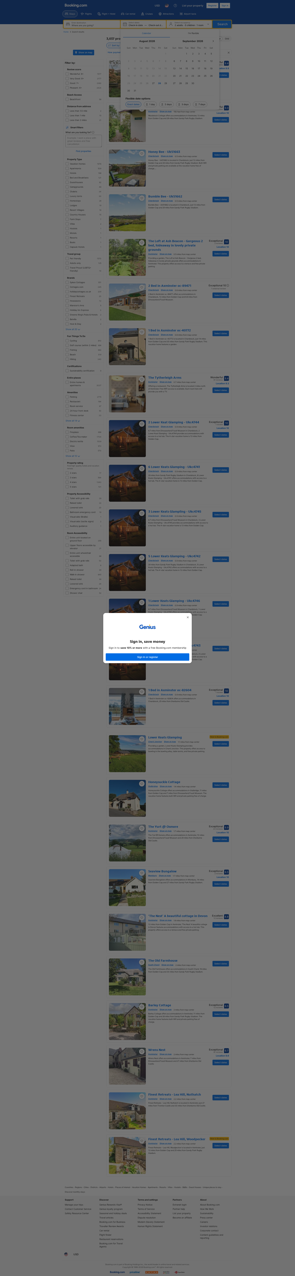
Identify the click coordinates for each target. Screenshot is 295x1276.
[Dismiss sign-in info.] (188, 617)
